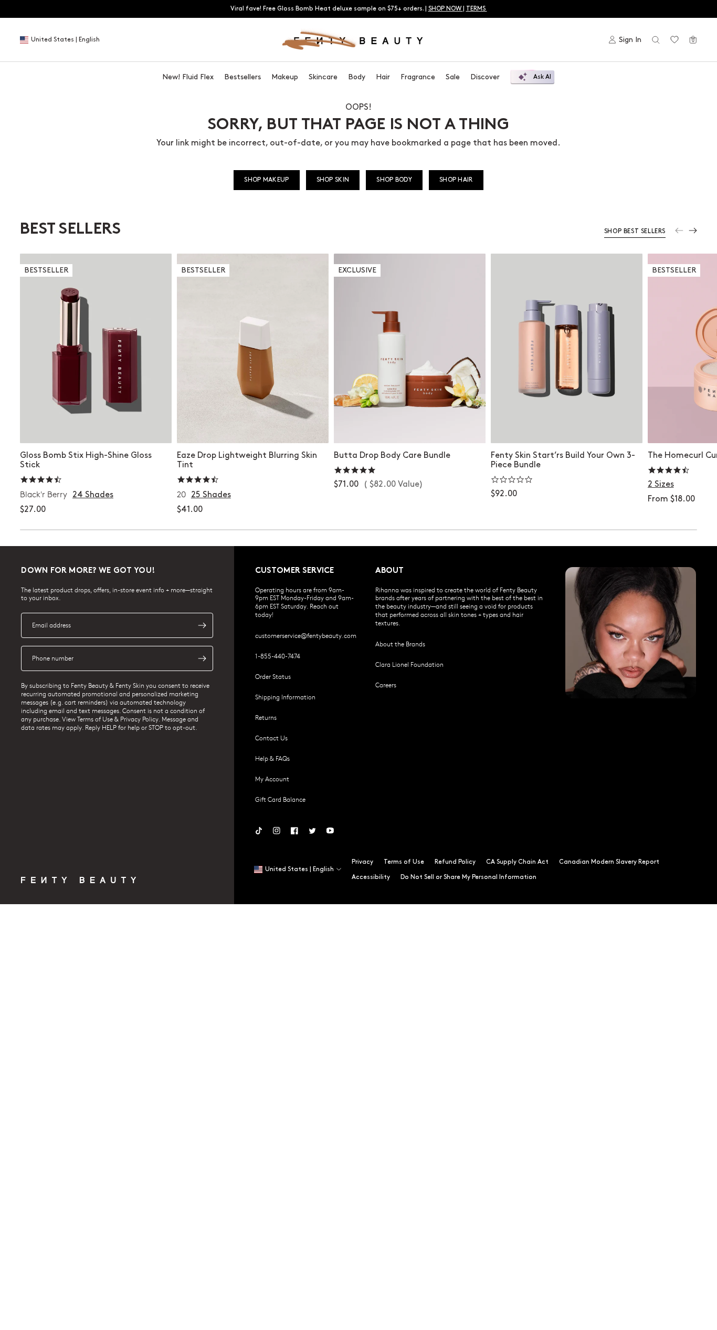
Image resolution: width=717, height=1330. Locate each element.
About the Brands (400, 644)
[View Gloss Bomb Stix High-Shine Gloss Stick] (96, 348)
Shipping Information (285, 697)
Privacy (362, 862)
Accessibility (371, 877)
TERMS (476, 9)
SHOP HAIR (456, 180)
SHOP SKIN (333, 180)
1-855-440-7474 (277, 656)
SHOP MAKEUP (266, 180)
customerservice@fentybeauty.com (305, 635)
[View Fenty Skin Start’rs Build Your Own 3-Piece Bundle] (566, 348)
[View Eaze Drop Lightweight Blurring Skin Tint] (253, 348)
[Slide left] (679, 230)
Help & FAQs (272, 758)
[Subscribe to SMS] (202, 658)
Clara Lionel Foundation (409, 664)
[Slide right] (693, 230)
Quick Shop (95, 424)
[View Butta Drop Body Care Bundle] (410, 348)
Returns (266, 717)
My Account (272, 778)
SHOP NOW (445, 9)
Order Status (273, 676)
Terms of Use (404, 862)
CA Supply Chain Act (517, 862)
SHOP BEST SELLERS (635, 231)
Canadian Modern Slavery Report (609, 862)
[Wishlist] (674, 40)
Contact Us (271, 738)
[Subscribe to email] (202, 625)
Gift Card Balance (280, 799)
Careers (385, 684)
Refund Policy (455, 862)
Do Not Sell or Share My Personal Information (468, 877)
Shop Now (409, 424)
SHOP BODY (394, 180)
